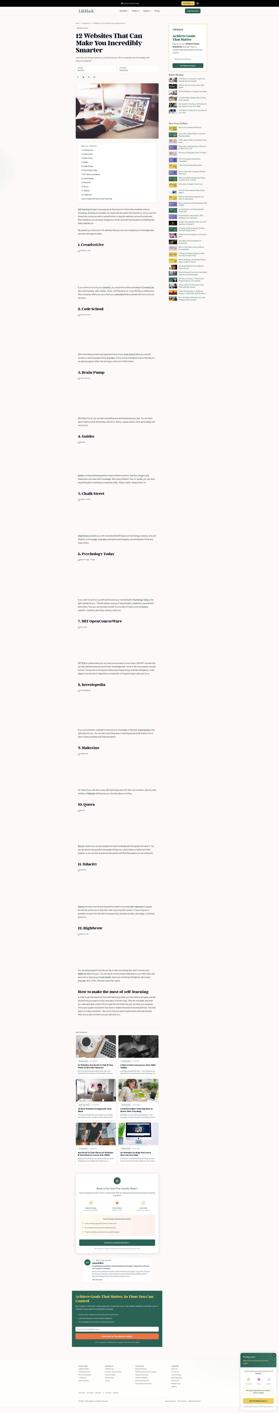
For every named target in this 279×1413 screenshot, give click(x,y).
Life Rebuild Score (84, 1372)
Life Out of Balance (141, 1378)
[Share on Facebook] (78, 77)
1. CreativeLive (87, 150)
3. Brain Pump (87, 158)
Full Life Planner (110, 1375)
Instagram (90, 1393)
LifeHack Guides (83, 1369)
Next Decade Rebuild (142, 1380)
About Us (174, 1369)
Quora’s (81, 846)
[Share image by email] (153, 254)
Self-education (84, 1105)
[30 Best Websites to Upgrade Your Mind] (96, 1090)
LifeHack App (109, 1369)
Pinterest (98, 1393)
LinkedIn (115, 1393)
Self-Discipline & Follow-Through (145, 1372)
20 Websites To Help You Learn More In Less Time (135, 1153)
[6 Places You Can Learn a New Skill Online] (138, 1046)
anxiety (144, 606)
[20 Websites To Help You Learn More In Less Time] (138, 1134)
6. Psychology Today (89, 170)
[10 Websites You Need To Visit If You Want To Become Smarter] (96, 1046)
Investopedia (143, 730)
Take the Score (193, 11)
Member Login (175, 1383)
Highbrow (82, 973)
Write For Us (175, 1380)
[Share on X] (89, 77)
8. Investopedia (88, 178)
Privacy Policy (182, 1401)
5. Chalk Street (87, 166)
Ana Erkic (81, 70)
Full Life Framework (84, 1375)
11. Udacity (86, 190)
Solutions (146, 11)
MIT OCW (82, 663)
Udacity (81, 906)
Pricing (157, 11)
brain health (105, 977)
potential (119, 294)
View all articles (97, 1279)
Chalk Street (83, 536)
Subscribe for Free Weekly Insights (117, 1336)
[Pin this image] (141, 254)
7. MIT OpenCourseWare (91, 174)
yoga (95, 539)
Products (135, 11)
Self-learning (83, 209)
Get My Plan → (188, 3)
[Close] (197, 3)
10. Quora (85, 186)
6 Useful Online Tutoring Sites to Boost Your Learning (136, 1110)
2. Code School (87, 154)
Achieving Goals (83, 1380)
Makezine (91, 793)
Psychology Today (141, 599)
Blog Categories (176, 1378)
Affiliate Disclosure (194, 1401)
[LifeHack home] (86, 11)
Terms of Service (170, 1401)
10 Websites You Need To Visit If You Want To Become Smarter (95, 1066)
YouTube (108, 1393)
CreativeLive (148, 287)
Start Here (123, 11)
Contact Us (175, 1372)
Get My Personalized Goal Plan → (117, 1243)
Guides (81, 475)
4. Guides (85, 162)
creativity (106, 287)
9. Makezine (86, 182)
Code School (129, 354)
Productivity (86, 23)
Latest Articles (176, 1375)
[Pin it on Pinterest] (83, 77)
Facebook (81, 1393)
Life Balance (82, 1378)
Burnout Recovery (141, 1369)
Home (78, 23)
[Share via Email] (94, 77)
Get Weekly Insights (188, 66)
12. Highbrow (87, 194)
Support (174, 1386)
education (139, 906)
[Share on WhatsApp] (149, 254)
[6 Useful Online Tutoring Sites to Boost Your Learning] (138, 1090)
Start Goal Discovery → (258, 1401)
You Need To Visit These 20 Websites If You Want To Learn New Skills (95, 1153)
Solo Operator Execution (143, 1383)
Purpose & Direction (141, 1375)
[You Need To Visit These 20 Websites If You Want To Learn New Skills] (96, 1134)
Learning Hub (109, 1378)
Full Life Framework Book (113, 1372)
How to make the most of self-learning (97, 199)
